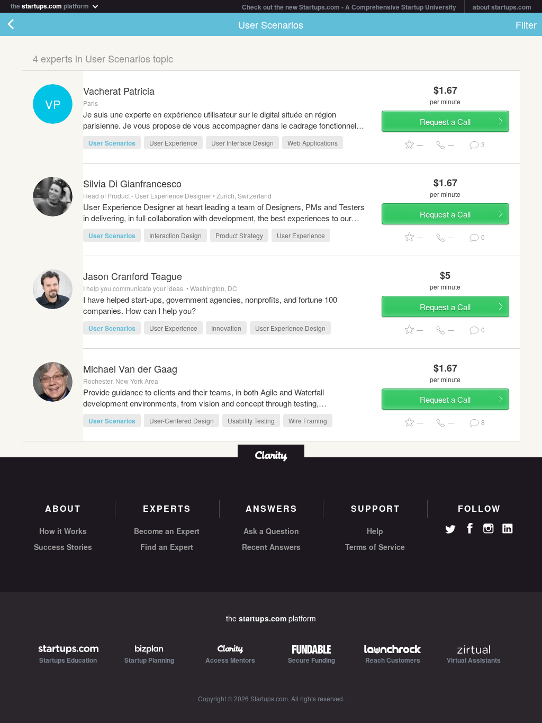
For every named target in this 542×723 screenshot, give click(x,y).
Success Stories (63, 546)
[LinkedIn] (507, 528)
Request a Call (445, 121)
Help (375, 531)
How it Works (63, 531)
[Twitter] (450, 530)
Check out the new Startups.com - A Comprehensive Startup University (349, 7)
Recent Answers (271, 546)
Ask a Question (271, 531)
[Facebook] (469, 528)
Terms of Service (375, 546)
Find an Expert (166, 546)
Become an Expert (167, 531)
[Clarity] (271, 455)
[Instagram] (488, 528)
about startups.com (502, 7)
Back (21, 24)
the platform (51, 5)
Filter (526, 24)
